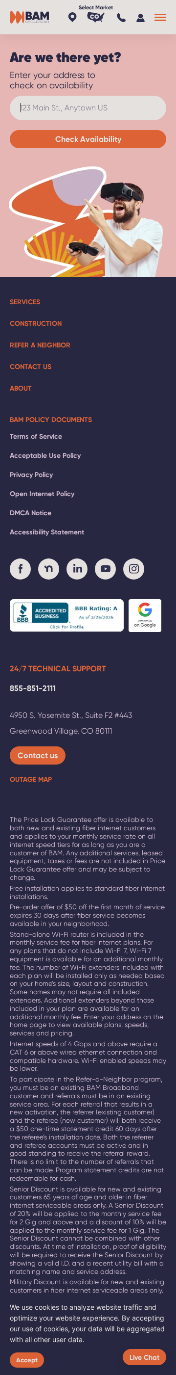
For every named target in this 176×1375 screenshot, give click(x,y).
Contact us (38, 755)
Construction (36, 323)
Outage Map (31, 779)
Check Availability (88, 139)
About (21, 388)
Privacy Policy (31, 474)
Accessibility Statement (47, 532)
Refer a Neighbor (40, 345)
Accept (27, 1360)
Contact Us (30, 366)
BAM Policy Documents (51, 419)
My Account (141, 17)
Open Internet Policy (42, 493)
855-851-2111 (33, 688)
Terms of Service (36, 436)
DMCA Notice (30, 512)
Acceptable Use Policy (45, 455)
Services (25, 301)
